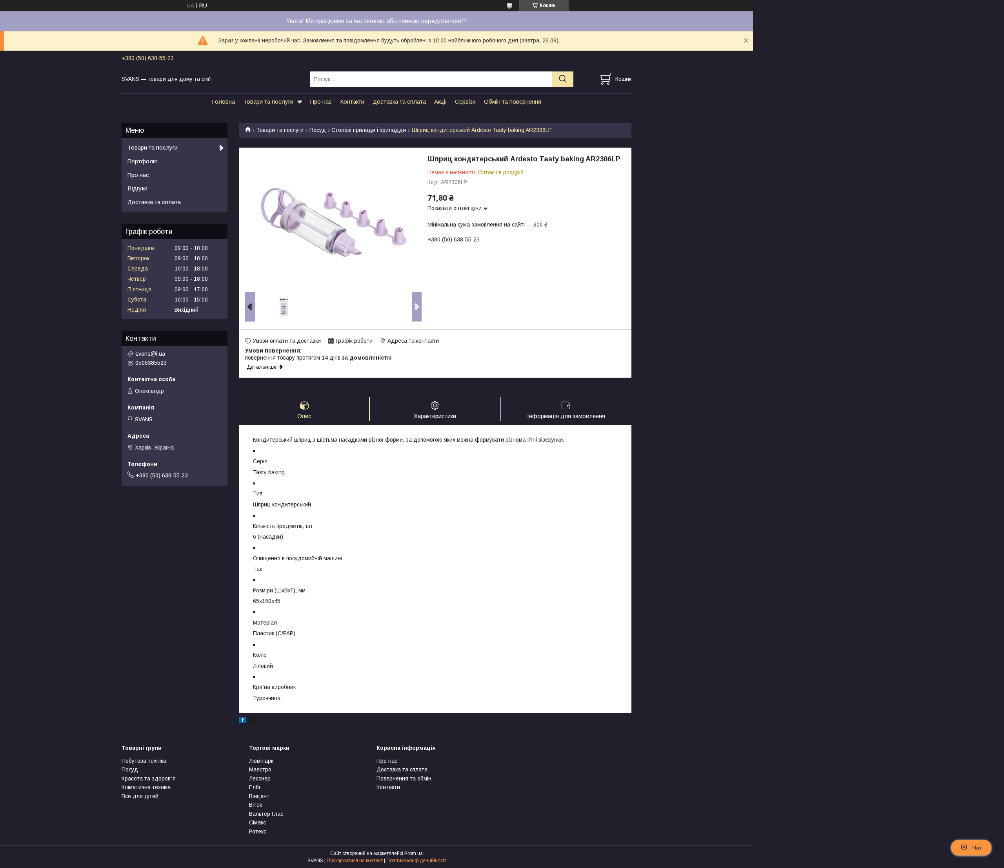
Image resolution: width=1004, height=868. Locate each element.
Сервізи (465, 101)
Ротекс (257, 831)
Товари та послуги (268, 101)
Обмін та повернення (512, 101)
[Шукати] (562, 79)
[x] (251, 721)
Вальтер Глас (266, 814)
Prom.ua (413, 853)
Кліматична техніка (146, 787)
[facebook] (242, 721)
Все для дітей (140, 796)
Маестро (260, 769)
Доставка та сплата (399, 101)
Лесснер (260, 778)
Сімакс (257, 822)
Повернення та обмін (403, 778)
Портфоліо (142, 161)
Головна (223, 101)
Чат (977, 847)
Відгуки (137, 188)
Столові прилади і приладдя (368, 130)
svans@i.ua (150, 354)
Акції (440, 101)
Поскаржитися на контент (355, 860)
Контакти (352, 101)
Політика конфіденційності (416, 860)
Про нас (321, 101)
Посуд (317, 130)
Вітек (255, 805)
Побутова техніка (144, 761)
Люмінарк (261, 761)
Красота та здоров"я (149, 778)
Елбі (254, 787)
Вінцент (259, 796)
